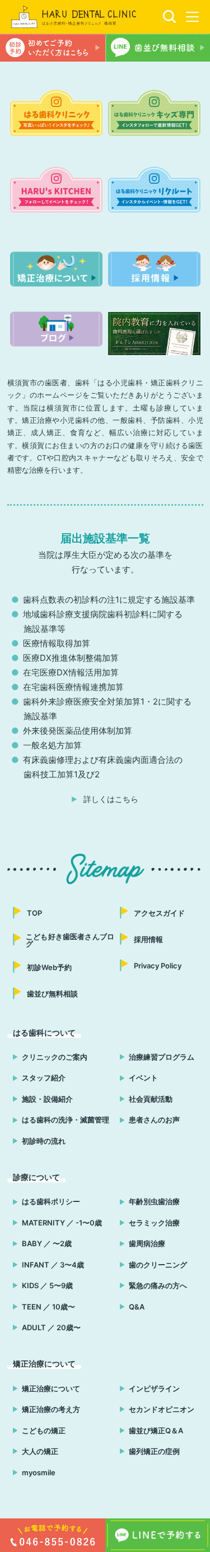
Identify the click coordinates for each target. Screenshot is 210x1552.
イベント (143, 1077)
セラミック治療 (154, 1222)
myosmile (38, 1472)
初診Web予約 (49, 967)
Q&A (136, 1306)
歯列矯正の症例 (154, 1451)
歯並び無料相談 (52, 993)
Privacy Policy (157, 965)
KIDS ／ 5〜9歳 (47, 1285)
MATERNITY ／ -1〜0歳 (62, 1222)
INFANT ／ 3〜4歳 (53, 1264)
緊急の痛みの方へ (158, 1285)
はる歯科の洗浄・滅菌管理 (65, 1119)
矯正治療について (51, 1388)
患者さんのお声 (154, 1119)
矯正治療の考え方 (51, 1409)
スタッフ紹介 (44, 1077)
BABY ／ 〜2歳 (47, 1243)
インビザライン (154, 1388)
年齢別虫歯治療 (154, 1201)
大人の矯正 (40, 1451)
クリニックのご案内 (54, 1056)
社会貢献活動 (150, 1098)
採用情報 (148, 939)
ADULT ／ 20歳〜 (51, 1327)
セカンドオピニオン (161, 1409)
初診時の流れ (44, 1140)
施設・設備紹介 (47, 1098)
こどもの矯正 (44, 1430)
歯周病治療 (147, 1243)
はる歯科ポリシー (51, 1201)
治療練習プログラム (161, 1056)
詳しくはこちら (110, 799)
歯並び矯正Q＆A (156, 1430)
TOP (34, 912)
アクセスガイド (159, 912)
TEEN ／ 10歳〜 (48, 1306)
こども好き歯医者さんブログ (70, 940)
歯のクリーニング (158, 1264)
